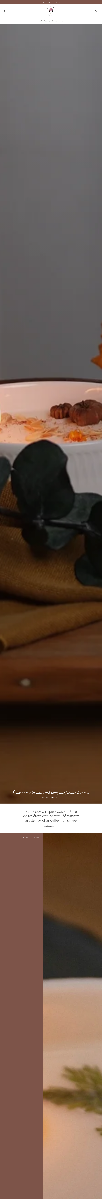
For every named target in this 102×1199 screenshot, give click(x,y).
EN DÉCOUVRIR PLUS (51, 826)
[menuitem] (40, 21)
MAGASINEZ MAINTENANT (51, 797)
